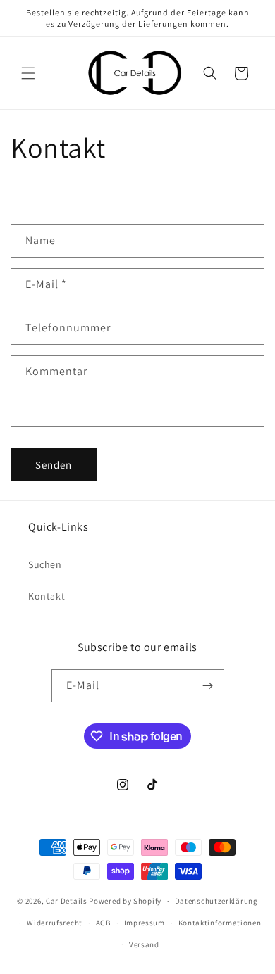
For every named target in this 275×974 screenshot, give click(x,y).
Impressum (144, 923)
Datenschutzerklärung (216, 901)
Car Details (66, 901)
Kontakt (46, 596)
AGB (103, 923)
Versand (144, 944)
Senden (53, 465)
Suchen (45, 564)
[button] (28, 73)
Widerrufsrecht (54, 923)
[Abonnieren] (208, 685)
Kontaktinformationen (220, 923)
